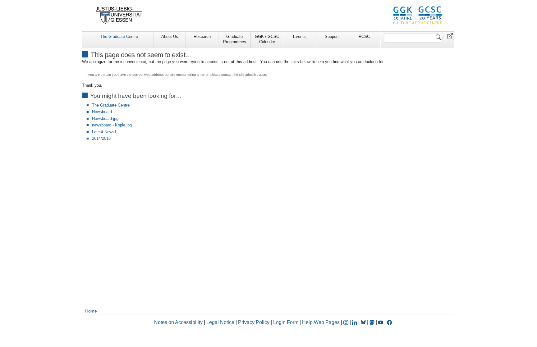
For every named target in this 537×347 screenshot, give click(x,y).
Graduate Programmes (234, 39)
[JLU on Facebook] (389, 322)
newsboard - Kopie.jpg (112, 125)
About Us (169, 36)
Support (332, 36)
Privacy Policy (253, 322)
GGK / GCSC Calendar (267, 39)
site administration (252, 74)
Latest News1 (104, 132)
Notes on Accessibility (179, 322)
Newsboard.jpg (105, 118)
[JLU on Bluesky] (364, 322)
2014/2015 (101, 138)
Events (299, 36)
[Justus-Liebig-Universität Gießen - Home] (119, 15)
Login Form (285, 322)
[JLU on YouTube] (381, 322)
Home (91, 310)
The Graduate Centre (119, 36)
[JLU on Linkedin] (355, 322)
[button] (450, 35)
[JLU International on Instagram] (346, 322)
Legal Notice (220, 322)
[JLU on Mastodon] (372, 322)
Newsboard (102, 111)
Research (202, 36)
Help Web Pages (321, 322)
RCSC (364, 36)
